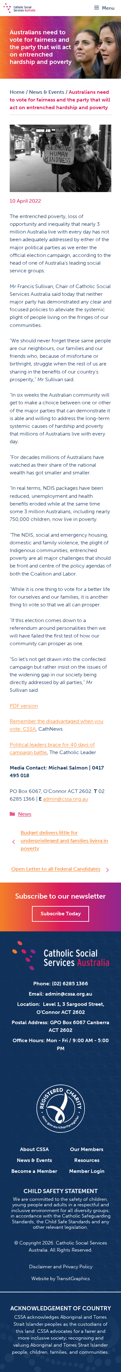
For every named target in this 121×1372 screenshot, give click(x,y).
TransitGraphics (73, 1278)
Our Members (86, 1149)
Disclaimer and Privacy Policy (60, 1267)
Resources (86, 1160)
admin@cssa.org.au (65, 799)
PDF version (24, 706)
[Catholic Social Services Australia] (19, 8)
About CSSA (34, 1149)
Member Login (87, 1171)
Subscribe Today (61, 913)
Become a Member (34, 1171)
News (24, 814)
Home (17, 92)
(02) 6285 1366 (70, 984)
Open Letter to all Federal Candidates (55, 869)
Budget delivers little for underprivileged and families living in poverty (64, 840)
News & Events (46, 92)
